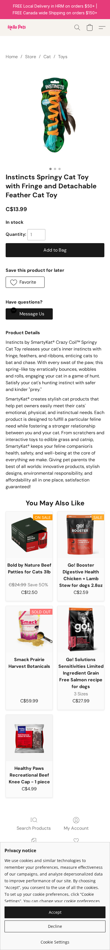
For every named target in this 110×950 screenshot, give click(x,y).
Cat (47, 57)
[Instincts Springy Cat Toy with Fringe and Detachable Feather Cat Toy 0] (55, 115)
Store (30, 57)
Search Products (34, 828)
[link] (55, 940)
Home (12, 57)
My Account (76, 828)
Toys (62, 57)
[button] (17, 27)
